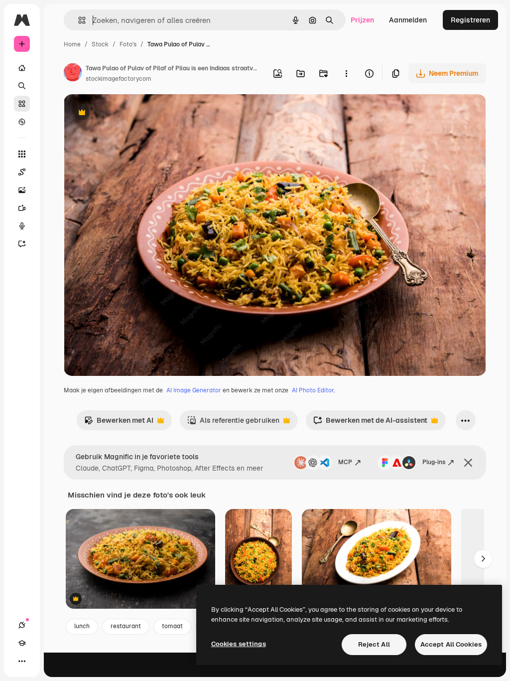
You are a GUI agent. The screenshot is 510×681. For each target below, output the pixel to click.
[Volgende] (483, 559)
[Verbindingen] (22, 625)
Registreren (470, 19)
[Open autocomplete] (78, 20)
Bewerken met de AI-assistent (370, 423)
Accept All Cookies (451, 644)
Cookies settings (238, 644)
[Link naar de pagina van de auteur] (73, 73)
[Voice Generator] (22, 226)
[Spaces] (22, 172)
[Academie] (22, 643)
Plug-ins (433, 462)
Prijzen (362, 19)
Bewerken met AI (118, 423)
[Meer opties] (346, 73)
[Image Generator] (22, 190)
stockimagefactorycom (118, 79)
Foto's (128, 44)
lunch (82, 626)
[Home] (22, 68)
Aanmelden (408, 19)
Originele (129, 113)
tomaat (172, 626)
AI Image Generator (193, 390)
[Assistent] (22, 244)
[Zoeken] (22, 86)
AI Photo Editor (313, 390)
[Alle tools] (22, 154)
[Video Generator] (22, 208)
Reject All (374, 644)
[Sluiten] (468, 463)
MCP (345, 462)
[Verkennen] (22, 122)
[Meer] (22, 661)
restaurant (126, 626)
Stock (100, 44)
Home (72, 44)
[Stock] (22, 104)
